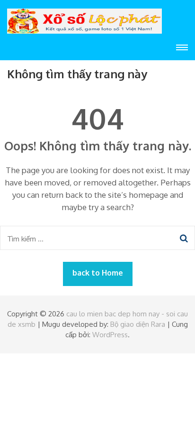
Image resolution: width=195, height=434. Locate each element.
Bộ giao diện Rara (137, 324)
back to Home (97, 272)
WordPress (110, 334)
